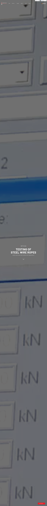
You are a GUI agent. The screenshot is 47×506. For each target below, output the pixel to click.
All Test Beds (41, 503)
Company (18, 3)
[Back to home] (4, 3)
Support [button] (22, 3)
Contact (29, 3)
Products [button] (13, 3)
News (26, 3)
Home (9, 3)
